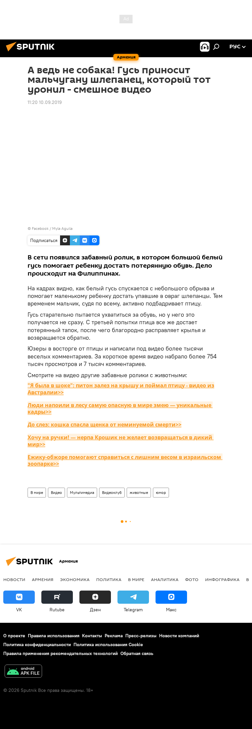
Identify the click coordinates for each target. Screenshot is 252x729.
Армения (42, 579)
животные (139, 492)
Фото (192, 579)
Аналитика (164, 579)
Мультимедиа (82, 492)
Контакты (92, 636)
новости (14, 579)
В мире (37, 492)
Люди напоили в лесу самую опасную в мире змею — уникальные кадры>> (120, 408)
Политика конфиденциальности (37, 644)
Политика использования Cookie (108, 644)
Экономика (75, 579)
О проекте (14, 636)
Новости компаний (179, 636)
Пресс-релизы (141, 636)
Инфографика (222, 579)
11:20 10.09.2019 (45, 102)
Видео (56, 492)
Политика (108, 579)
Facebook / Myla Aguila (52, 228)
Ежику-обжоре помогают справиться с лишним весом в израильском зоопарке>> (125, 460)
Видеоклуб (112, 492)
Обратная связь (136, 653)
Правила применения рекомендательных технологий (60, 653)
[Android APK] (23, 672)
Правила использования (53, 636)
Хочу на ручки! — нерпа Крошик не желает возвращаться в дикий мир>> (121, 441)
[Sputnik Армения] (32, 52)
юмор (161, 492)
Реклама (114, 636)
